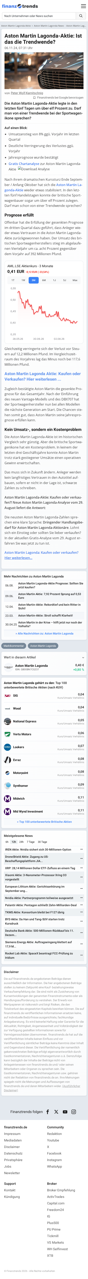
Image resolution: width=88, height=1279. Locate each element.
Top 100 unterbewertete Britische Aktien (45, 822)
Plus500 (53, 1223)
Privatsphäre (13, 1160)
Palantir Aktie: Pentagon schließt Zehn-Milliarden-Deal (41, 905)
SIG (15, 695)
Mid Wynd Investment (28, 811)
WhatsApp (54, 1166)
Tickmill (53, 1236)
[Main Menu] (83, 6)
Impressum (12, 1133)
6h (7, 842)
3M (33, 280)
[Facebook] (47, 1112)
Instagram (54, 1160)
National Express (24, 721)
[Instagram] (73, 1112)
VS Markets (55, 1242)
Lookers (18, 747)
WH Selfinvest (57, 1249)
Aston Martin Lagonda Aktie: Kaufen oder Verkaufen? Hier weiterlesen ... (43, 376)
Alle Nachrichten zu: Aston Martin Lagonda (45, 633)
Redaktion (54, 1133)
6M (44, 280)
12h (14, 842)
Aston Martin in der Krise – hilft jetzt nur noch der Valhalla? (50, 624)
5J (64, 280)
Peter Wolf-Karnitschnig (27, 93)
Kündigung (12, 1196)
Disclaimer (12, 1146)
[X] (56, 1112)
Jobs (7, 1166)
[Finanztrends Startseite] (20, 8)
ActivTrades (55, 1196)
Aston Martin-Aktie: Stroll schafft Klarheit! (45, 615)
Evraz (17, 760)
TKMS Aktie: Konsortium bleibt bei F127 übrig (34, 912)
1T (12, 280)
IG (48, 1216)
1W (23, 280)
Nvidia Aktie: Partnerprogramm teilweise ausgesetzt (39, 898)
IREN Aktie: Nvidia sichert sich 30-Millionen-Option (38, 849)
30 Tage (42, 842)
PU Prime (54, 1229)
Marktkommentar (14, 646)
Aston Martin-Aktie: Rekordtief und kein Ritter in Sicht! (49, 607)
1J (54, 280)
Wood (17, 708)
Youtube (53, 1140)
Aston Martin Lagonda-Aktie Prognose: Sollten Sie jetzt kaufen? (50, 585)
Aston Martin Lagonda (43, 646)
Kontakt (9, 1190)
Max (75, 280)
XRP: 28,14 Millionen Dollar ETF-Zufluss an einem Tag (40, 868)
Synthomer (20, 785)
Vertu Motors (22, 734)
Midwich (19, 798)
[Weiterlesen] (81, 849)
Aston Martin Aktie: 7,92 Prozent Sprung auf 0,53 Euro (49, 596)
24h (21, 842)
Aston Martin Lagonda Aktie (16, 25)
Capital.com (55, 1203)
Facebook (54, 1153)
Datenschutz (13, 1153)
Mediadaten (13, 1140)
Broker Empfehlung (61, 1190)
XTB (50, 1255)
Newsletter (12, 1173)
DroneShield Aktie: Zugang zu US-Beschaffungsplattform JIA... (27, 859)
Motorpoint (20, 773)
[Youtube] (65, 1112)
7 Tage (31, 842)
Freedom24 (55, 1209)
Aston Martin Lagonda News (49, 25)
